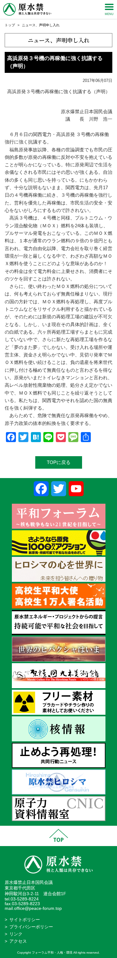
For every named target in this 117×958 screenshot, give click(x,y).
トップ (10, 25)
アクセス (18, 941)
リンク (15, 934)
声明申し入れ (49, 25)
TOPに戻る (59, 462)
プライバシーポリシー (31, 927)
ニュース (29, 25)
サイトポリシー (24, 919)
